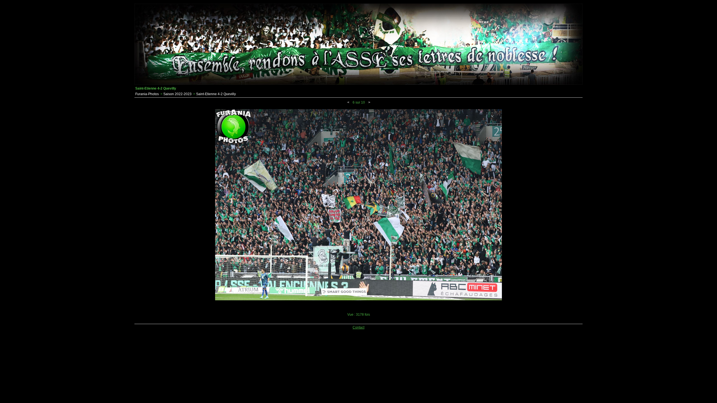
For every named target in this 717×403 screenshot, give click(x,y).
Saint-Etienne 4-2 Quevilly (216, 94)
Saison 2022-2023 (177, 94)
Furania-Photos (147, 94)
